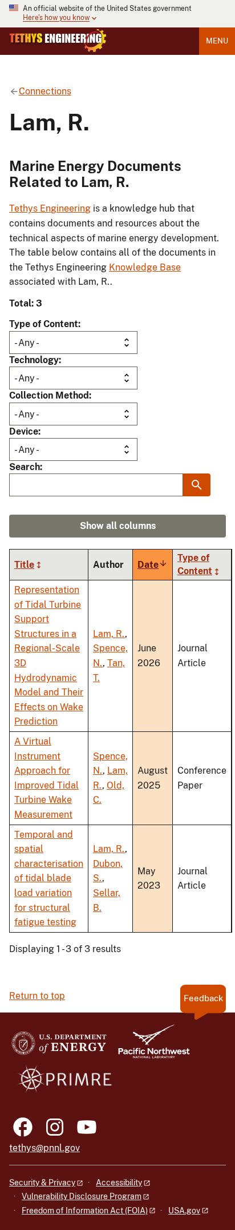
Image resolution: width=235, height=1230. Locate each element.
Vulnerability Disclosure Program (81, 1196)
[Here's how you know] (117, 13)
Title (24, 564)
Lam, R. (109, 633)
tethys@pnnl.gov (44, 1148)
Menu (217, 41)
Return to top (37, 995)
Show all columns (118, 525)
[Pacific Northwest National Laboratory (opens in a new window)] (149, 1047)
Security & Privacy (42, 1182)
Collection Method (49, 395)
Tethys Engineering (50, 208)
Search (24, 466)
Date (152, 564)
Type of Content (43, 324)
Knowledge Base (145, 267)
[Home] (58, 40)
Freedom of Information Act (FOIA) (85, 1210)
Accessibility (119, 1182)
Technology (34, 360)
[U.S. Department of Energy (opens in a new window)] (59, 1047)
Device (23, 431)
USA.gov (184, 1210)
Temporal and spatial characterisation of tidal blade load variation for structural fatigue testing (48, 878)
